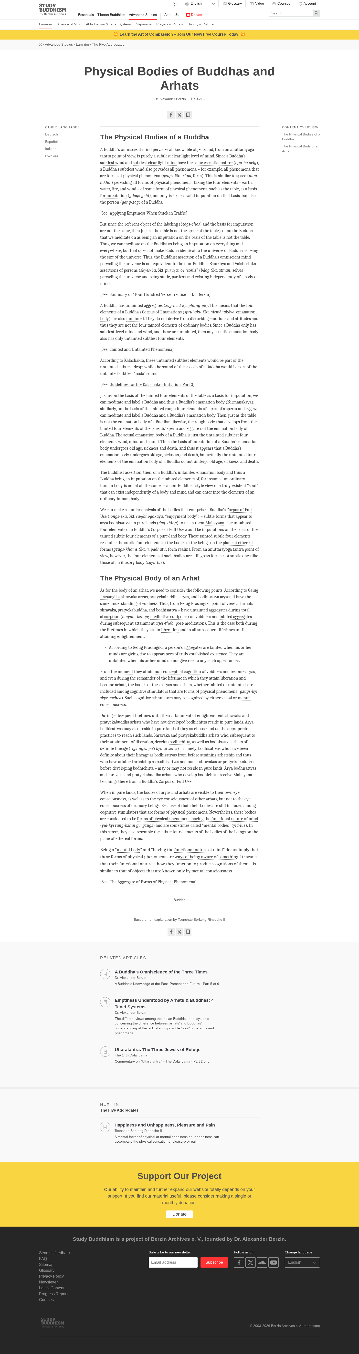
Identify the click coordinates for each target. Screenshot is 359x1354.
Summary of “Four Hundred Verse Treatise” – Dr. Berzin (159, 294)
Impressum (311, 1326)
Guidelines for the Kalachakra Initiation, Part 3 (151, 384)
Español (51, 142)
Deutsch (51, 134)
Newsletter (48, 1282)
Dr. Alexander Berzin (170, 99)
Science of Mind (69, 24)
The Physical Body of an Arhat (300, 148)
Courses (283, 3)
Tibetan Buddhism (111, 15)
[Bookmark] (188, 115)
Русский (51, 156)
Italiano (50, 149)
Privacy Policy (51, 1276)
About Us (171, 15)
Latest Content (51, 1288)
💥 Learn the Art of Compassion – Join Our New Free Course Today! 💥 (179, 34)
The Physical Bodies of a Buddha (301, 136)
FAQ (43, 1259)
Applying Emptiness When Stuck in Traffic (148, 213)
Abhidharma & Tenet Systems (109, 24)
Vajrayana (144, 24)
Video (259, 3)
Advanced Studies (143, 15)
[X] (179, 115)
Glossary (234, 3)
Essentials (86, 15)
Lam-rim (45, 24)
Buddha (180, 900)
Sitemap (46, 1264)
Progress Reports (54, 1294)
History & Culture (201, 24)
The (152, 882)
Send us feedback (54, 1253)
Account (309, 3)
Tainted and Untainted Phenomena (141, 349)
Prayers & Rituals (169, 24)
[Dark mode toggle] (174, 4)
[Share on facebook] (171, 115)
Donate (196, 15)
